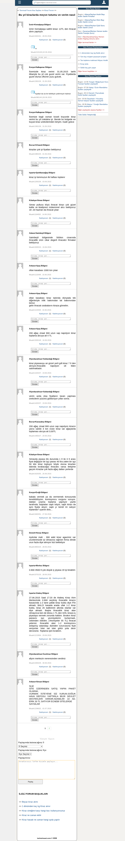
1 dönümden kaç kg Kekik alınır (92, 53)
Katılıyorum (43, 40)
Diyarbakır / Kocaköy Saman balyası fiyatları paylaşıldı (90, 100)
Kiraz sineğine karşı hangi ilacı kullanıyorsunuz (43, 811)
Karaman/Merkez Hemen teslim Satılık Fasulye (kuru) (92, 32)
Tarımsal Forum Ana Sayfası (30, 10)
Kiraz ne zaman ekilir (31, 815)
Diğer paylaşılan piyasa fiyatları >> (91, 110)
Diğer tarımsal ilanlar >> (87, 42)
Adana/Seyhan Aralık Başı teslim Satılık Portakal (91, 15)
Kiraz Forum (49, 10)
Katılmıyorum (58, 40)
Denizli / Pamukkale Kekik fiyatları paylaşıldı (91, 94)
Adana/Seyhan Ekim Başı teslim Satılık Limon (91, 21)
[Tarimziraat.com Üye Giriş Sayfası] (104, 3)
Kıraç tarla (84, 64)
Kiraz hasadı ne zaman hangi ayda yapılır (41, 820)
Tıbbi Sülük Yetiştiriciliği (87, 115)
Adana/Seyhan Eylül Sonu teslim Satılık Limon (91, 27)
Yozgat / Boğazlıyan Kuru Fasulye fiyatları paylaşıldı (93, 83)
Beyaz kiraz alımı (30, 802)
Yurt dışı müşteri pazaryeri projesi (93, 57)
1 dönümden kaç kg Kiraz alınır (36, 806)
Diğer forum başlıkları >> (87, 71)
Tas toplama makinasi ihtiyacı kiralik (94, 60)
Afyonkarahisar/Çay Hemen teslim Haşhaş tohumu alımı (91, 38)
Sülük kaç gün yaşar (88, 68)
